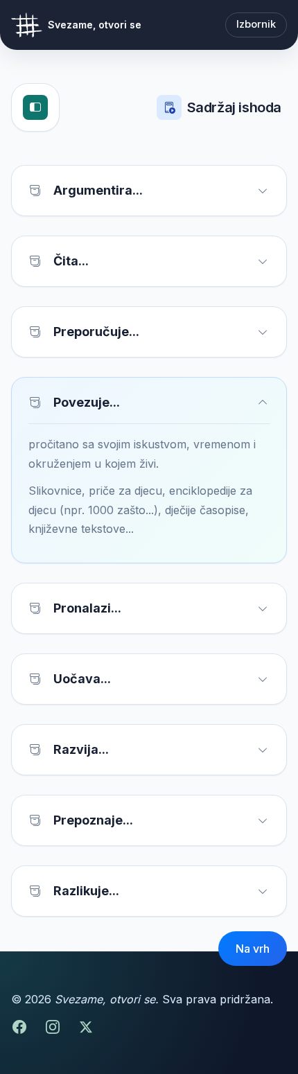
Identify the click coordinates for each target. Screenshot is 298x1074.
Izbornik (256, 24)
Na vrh (253, 949)
